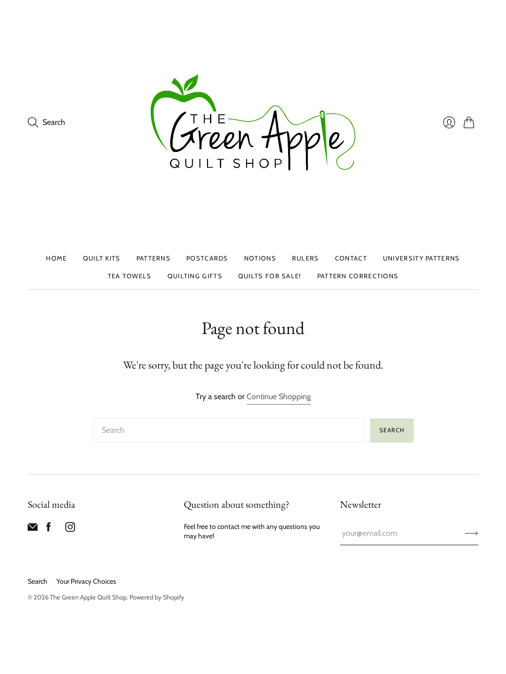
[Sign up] (471, 533)
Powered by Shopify (156, 597)
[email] (33, 529)
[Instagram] (70, 529)
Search (392, 430)
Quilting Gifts (195, 276)
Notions (260, 258)
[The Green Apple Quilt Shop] (253, 122)
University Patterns (421, 258)
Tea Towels (130, 276)
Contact (351, 258)
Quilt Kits (102, 258)
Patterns (153, 258)
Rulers (305, 258)
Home (56, 258)
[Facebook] (48, 529)
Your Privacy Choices (86, 581)
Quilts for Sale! (269, 276)
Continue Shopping (279, 396)
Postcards (207, 258)
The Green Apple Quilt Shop (88, 597)
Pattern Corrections (358, 276)
